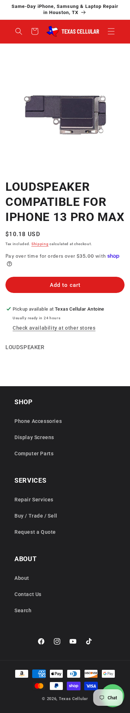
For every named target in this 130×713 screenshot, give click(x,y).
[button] (111, 31)
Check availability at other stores (54, 328)
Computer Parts (33, 453)
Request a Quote (35, 532)
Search (23, 610)
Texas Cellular (73, 698)
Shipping (40, 244)
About (21, 578)
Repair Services (33, 499)
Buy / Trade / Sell (35, 516)
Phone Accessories (38, 421)
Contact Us (28, 594)
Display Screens (34, 437)
